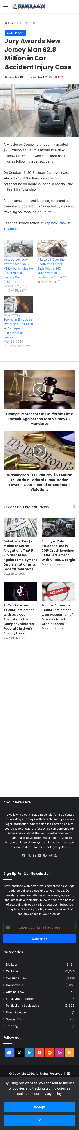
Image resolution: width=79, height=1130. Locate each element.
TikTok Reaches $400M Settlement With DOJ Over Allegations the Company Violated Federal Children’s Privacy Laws (19, 619)
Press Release (16, 1012)
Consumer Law (16, 978)
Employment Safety (20, 998)
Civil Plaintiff (27, 23)
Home (11, 23)
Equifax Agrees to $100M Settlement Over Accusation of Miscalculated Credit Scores (57, 614)
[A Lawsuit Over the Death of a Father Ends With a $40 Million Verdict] (52, 248)
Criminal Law (15, 992)
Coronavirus (14, 985)
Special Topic (15, 1019)
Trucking (12, 1026)
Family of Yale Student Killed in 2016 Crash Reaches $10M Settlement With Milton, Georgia (58, 550)
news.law (14, 77)
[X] (29, 855)
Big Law (11, 964)
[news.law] (28, 6)
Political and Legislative (22, 1005)
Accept (39, 1107)
